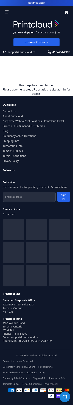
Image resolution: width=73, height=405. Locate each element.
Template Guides (13, 151)
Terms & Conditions (14, 156)
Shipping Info (11, 141)
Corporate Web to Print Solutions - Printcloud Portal (33, 121)
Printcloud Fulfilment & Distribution (24, 126)
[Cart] (66, 12)
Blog (5, 131)
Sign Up (63, 196)
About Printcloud (13, 116)
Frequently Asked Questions (19, 136)
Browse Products (36, 42)
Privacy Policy (11, 160)
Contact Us (9, 111)
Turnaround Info (13, 146)
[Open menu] (7, 12)
